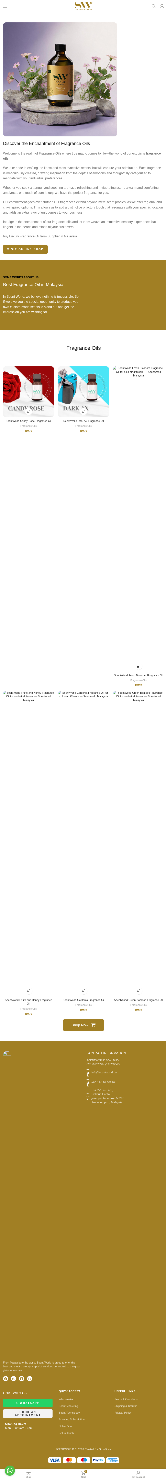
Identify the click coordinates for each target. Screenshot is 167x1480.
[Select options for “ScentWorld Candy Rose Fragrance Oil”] (28, 411)
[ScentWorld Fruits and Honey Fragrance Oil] (28, 843)
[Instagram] (13, 1378)
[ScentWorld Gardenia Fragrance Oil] (83, 843)
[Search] (154, 6)
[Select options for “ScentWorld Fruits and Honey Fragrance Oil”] (28, 990)
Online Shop (66, 1426)
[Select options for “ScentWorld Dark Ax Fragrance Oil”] (83, 411)
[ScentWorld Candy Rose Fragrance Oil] (28, 391)
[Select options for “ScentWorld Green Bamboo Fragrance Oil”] (138, 990)
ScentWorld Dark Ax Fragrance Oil (83, 420)
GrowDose (105, 1449)
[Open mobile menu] (5, 6)
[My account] (162, 6)
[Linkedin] (21, 1378)
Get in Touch (66, 1433)
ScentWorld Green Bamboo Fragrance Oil (138, 1000)
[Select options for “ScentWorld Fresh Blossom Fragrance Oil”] (138, 666)
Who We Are (66, 1399)
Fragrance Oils (28, 426)
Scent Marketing (68, 1406)
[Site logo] (83, 5)
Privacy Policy (123, 1412)
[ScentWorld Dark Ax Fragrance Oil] (83, 391)
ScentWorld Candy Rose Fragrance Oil (28, 420)
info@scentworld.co (104, 1072)
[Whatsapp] (29, 1378)
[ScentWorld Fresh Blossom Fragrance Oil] (138, 519)
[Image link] (7, 1204)
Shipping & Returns (125, 1406)
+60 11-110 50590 (103, 1082)
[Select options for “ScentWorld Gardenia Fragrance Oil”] (83, 990)
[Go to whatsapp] (10, 1471)
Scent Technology (69, 1412)
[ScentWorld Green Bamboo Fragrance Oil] (138, 843)
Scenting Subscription (72, 1419)
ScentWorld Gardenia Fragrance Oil (83, 1000)
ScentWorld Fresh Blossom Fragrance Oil (138, 675)
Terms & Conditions (126, 1399)
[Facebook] (5, 1378)
